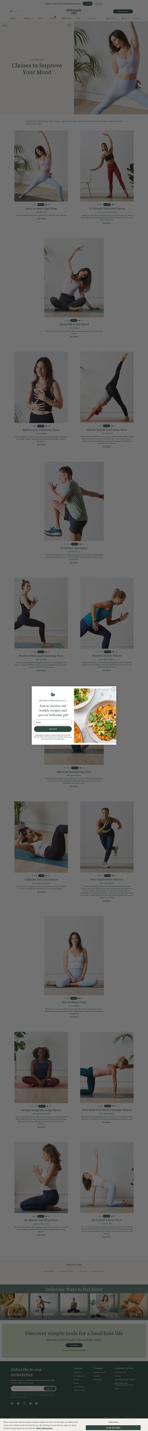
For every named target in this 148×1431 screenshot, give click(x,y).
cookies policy (60, 739)
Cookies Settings (113, 1422)
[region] (74, 1424)
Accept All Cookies (113, 1428)
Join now (53, 729)
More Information (44, 1428)
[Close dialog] (113, 689)
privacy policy (48, 739)
